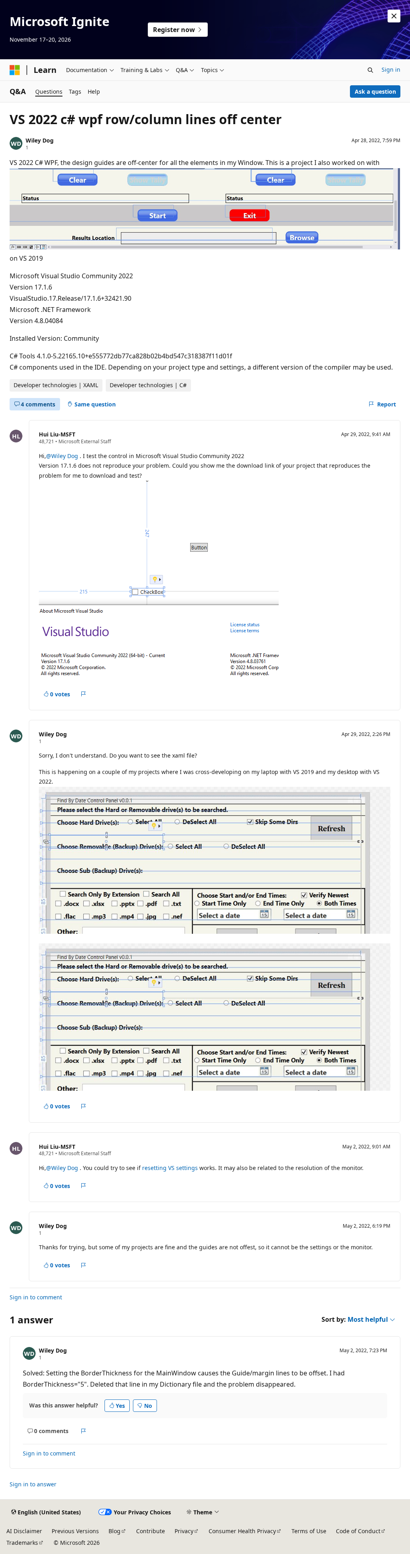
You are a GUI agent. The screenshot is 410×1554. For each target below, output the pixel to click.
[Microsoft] (15, 70)
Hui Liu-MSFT (57, 434)
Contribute (150, 1531)
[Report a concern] (83, 694)
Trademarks (22, 1542)
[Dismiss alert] (394, 16)
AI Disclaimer (24, 1531)
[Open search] (370, 70)
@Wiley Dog (63, 456)
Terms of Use (308, 1531)
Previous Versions (75, 1531)
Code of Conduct (358, 1531)
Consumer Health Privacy (242, 1531)
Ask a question (375, 91)
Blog (115, 1531)
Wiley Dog (40, 140)
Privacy (184, 1531)
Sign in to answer (33, 1484)
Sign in (391, 69)
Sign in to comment (36, 1297)
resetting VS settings (170, 1168)
